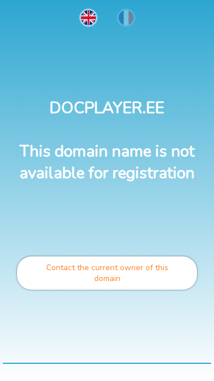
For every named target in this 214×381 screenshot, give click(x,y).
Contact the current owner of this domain (107, 273)
